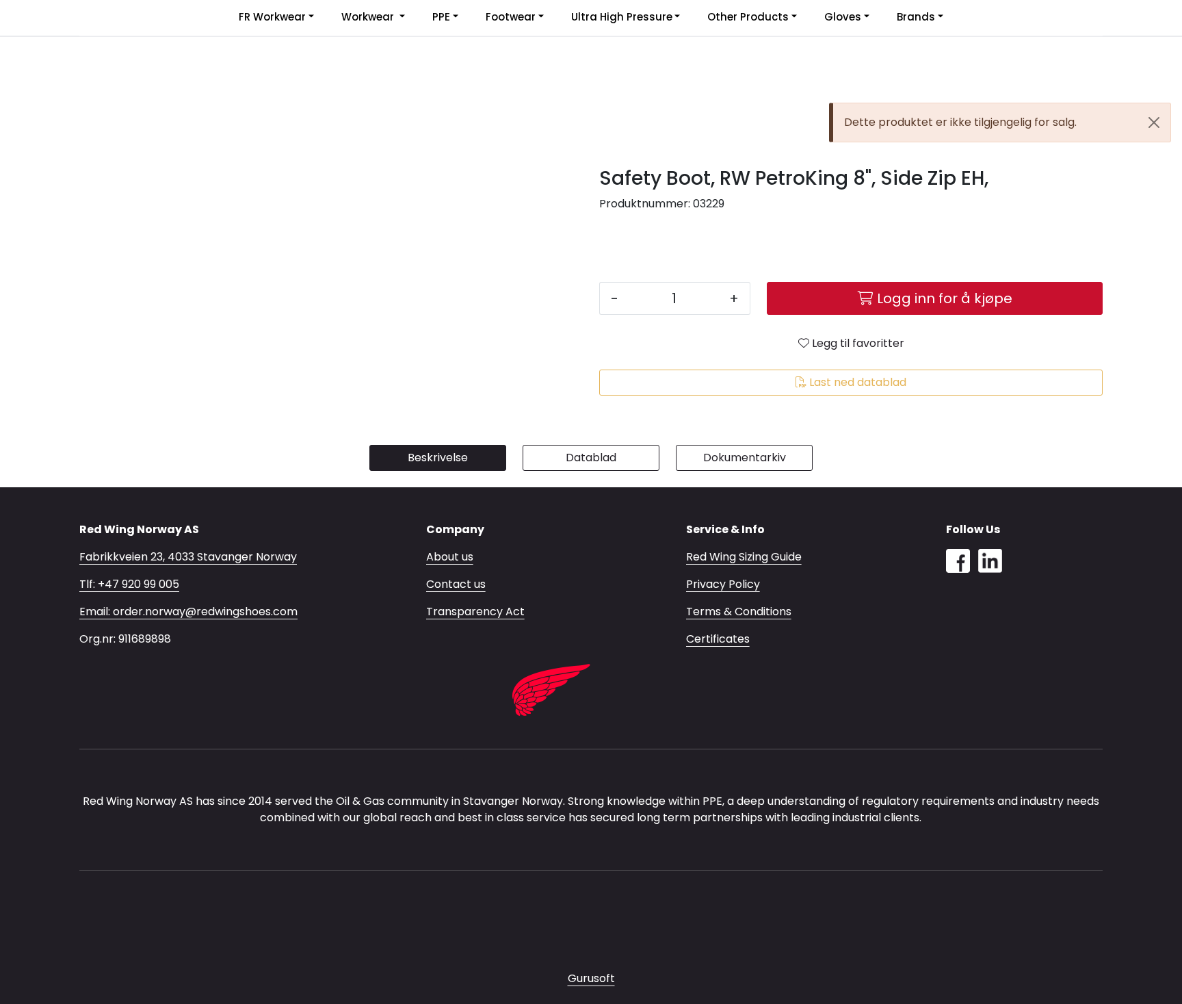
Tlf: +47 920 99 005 (129, 584)
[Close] (1154, 122)
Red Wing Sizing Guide (744, 557)
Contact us (456, 584)
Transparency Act (475, 611)
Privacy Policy (723, 584)
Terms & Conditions (738, 611)
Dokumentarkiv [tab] (744, 457)
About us (449, 557)
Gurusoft (591, 978)
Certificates (718, 639)
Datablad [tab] (591, 457)
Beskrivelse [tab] (438, 457)
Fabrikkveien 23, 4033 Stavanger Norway (188, 557)
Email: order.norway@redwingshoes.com (188, 611)
